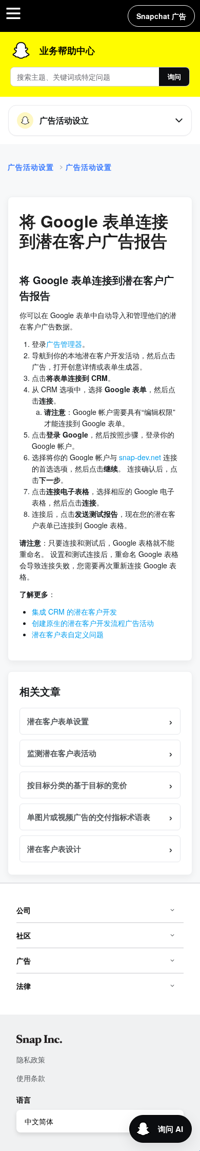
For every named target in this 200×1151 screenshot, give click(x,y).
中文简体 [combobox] (39, 1121)
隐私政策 (30, 1059)
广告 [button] (23, 960)
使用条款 (30, 1078)
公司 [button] (23, 910)
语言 (23, 1099)
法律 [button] (23, 986)
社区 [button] (23, 935)
